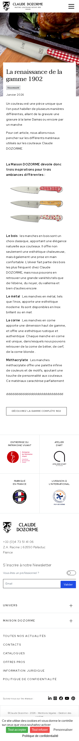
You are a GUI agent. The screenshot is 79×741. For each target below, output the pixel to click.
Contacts (12, 644)
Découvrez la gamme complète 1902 (36, 411)
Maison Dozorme (19, 620)
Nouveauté (13, 87)
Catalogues (14, 653)
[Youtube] (67, 698)
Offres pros (14, 662)
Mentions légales (47, 713)
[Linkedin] (50, 698)
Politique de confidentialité (30, 679)
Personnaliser (62, 729)
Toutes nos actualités (24, 636)
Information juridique (24, 670)
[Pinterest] (73, 698)
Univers (10, 605)
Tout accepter (17, 729)
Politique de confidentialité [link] (40, 736)
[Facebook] (61, 698)
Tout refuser (40, 729)
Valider (68, 584)
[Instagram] (55, 698)
